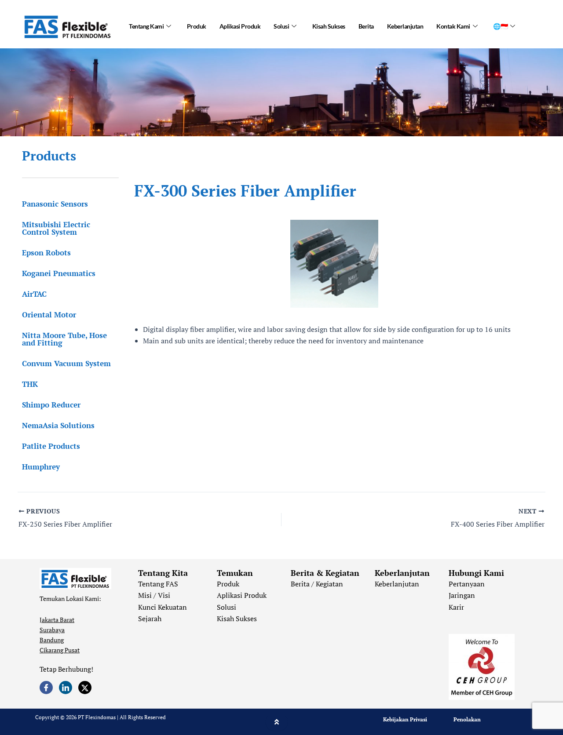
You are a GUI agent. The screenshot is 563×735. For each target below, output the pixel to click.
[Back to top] (277, 722)
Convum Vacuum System (66, 363)
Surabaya (52, 630)
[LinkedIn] (65, 687)
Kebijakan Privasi (405, 719)
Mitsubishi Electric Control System (56, 228)
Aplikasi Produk (240, 26)
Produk (196, 26)
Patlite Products (51, 446)
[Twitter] (84, 687)
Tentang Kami (146, 26)
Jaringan (462, 595)
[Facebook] (46, 687)
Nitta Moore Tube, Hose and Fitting (64, 339)
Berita (366, 26)
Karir (456, 607)
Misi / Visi (154, 595)
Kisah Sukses (328, 26)
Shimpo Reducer (51, 405)
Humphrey (41, 467)
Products (49, 155)
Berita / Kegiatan (317, 584)
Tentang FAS (158, 584)
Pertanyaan (467, 584)
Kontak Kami (453, 26)
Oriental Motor (49, 314)
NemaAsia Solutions (58, 425)
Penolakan (467, 719)
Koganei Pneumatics (58, 273)
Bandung (52, 640)
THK (30, 384)
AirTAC (34, 294)
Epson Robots (46, 252)
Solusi (281, 26)
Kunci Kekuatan (162, 607)
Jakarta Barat (57, 619)
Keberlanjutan (405, 26)
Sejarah (149, 618)
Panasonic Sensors (55, 204)
